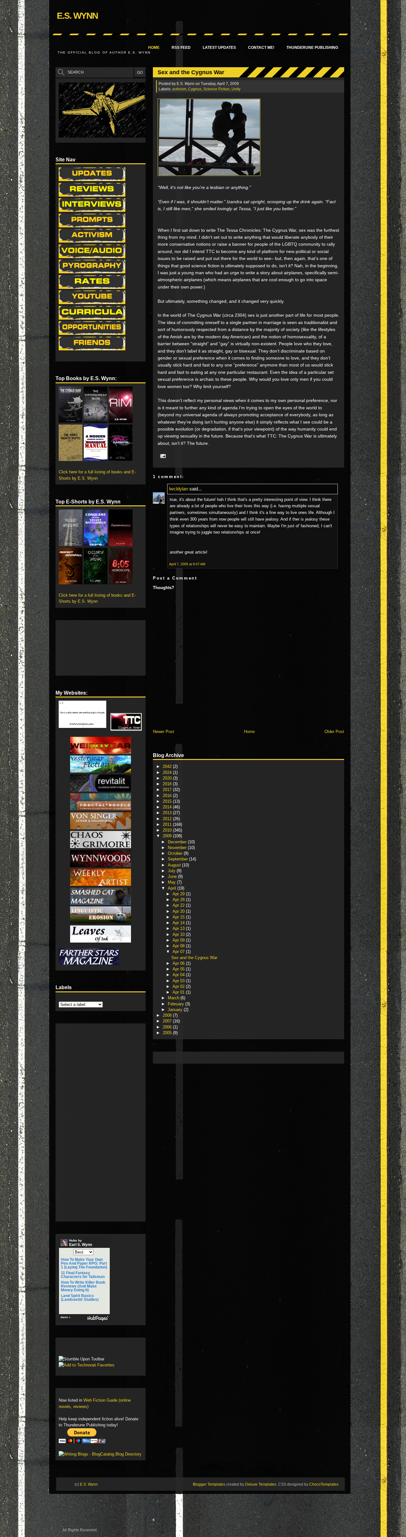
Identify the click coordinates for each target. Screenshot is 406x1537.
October (176, 853)
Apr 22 (179, 905)
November (178, 847)
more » (65, 1317)
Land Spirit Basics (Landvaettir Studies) (80, 1297)
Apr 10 (179, 934)
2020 (168, 778)
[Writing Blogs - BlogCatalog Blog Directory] (100, 1454)
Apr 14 (179, 922)
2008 (168, 1015)
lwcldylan (178, 488)
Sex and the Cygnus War (191, 72)
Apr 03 (179, 980)
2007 (168, 1021)
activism (179, 89)
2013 (168, 812)
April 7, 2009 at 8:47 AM (187, 564)
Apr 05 (179, 969)
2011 (168, 824)
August (175, 865)
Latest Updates (219, 47)
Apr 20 (179, 911)
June (173, 876)
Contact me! (261, 47)
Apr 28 (179, 899)
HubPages (97, 1318)
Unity (236, 89)
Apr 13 (179, 928)
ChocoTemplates (323, 1484)
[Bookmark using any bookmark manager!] (78, 1348)
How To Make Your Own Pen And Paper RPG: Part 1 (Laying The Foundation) (84, 1263)
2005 (168, 1032)
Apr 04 (179, 974)
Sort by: (66, 1252)
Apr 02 (179, 986)
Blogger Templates (209, 1484)
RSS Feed (181, 47)
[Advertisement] (271, 1057)
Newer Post (163, 731)
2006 (168, 1027)
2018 (168, 783)
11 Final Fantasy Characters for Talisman (83, 1275)
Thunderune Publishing (312, 47)
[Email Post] (162, 456)
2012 (168, 818)
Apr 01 (179, 992)
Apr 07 (179, 951)
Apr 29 (179, 894)
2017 (168, 789)
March (174, 997)
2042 (168, 766)
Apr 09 (179, 940)
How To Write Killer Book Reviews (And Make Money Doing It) (83, 1286)
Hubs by (80, 1243)
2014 (168, 807)
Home (154, 47)
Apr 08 (179, 946)
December (178, 842)
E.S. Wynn (77, 16)
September (178, 859)
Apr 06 (179, 963)
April (172, 888)
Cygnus (194, 89)
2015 (168, 801)
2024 (168, 772)
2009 (168, 835)
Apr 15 (179, 917)
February (176, 1004)
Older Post (334, 731)
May (172, 882)
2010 (168, 830)
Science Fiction (216, 89)
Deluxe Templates (260, 1484)
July (172, 870)
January (176, 1009)
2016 (168, 795)
